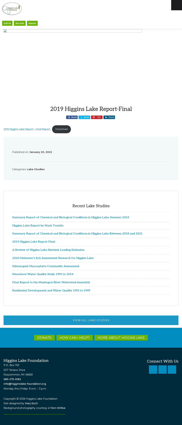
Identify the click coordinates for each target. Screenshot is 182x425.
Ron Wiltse (58, 408)
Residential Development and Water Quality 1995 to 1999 (51, 290)
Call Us (7, 23)
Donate (32, 23)
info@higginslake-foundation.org (25, 383)
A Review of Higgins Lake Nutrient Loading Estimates (48, 250)
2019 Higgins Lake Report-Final (33, 241)
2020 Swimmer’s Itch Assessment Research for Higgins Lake (53, 258)
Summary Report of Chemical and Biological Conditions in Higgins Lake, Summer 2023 (70, 217)
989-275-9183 (12, 379)
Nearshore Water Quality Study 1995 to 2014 (42, 274)
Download (61, 129)
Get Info (19, 23)
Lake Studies (36, 169)
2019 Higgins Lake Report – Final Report (27, 129)
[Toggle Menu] (176, 5)
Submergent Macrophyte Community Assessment (45, 266)
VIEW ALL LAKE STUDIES (91, 320)
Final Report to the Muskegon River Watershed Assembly (51, 282)
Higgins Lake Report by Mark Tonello (37, 225)
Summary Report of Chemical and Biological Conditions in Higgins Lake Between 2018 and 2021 (77, 233)
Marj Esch (31, 403)
